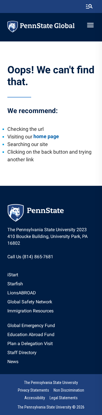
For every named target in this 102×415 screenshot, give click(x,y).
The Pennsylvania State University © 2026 (51, 407)
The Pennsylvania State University (51, 382)
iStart (12, 274)
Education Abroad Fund (30, 334)
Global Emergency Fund (31, 325)
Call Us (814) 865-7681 (30, 256)
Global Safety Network (29, 301)
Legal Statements (64, 398)
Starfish (15, 283)
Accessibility (34, 398)
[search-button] (89, 6)
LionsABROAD (21, 292)
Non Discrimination (69, 390)
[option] (30, 274)
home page (46, 136)
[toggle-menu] (90, 25)
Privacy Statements (33, 390)
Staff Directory (22, 352)
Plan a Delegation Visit (30, 343)
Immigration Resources (30, 311)
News (12, 361)
